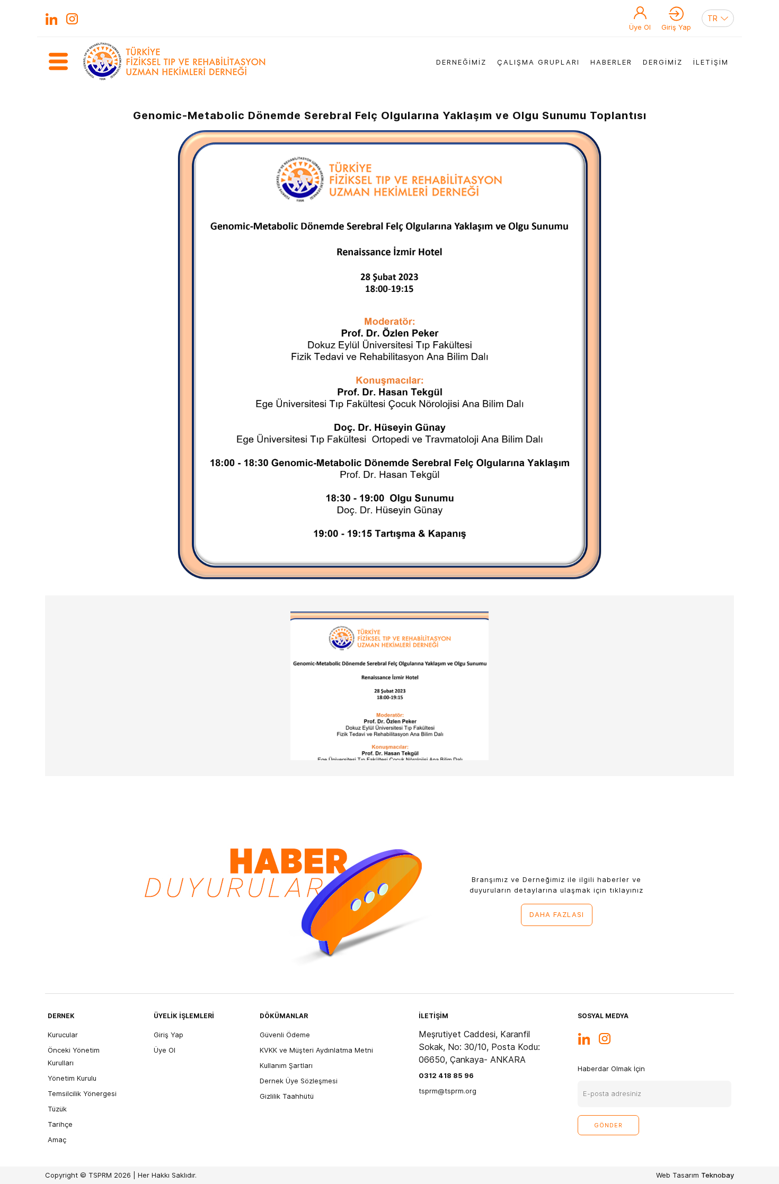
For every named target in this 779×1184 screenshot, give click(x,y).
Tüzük (57, 1109)
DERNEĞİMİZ (461, 62)
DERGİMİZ (663, 62)
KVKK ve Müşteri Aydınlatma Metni (316, 1050)
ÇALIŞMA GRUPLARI (538, 62)
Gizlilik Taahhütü (287, 1096)
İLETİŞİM (711, 62)
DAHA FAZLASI (556, 914)
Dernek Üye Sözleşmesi (299, 1080)
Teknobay (717, 1175)
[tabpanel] (389, 685)
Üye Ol (640, 27)
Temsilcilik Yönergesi (82, 1093)
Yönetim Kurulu (72, 1078)
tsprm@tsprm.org (447, 1091)
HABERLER (611, 62)
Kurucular (63, 1034)
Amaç (57, 1139)
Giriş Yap (676, 27)
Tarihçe (60, 1124)
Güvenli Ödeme (285, 1034)
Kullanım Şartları (286, 1065)
